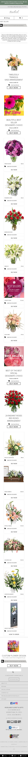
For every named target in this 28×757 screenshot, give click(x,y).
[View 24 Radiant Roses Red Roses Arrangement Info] (14, 401)
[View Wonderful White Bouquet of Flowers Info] (14, 184)
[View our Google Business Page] (14, 704)
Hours (24, 756)
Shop (8, 18)
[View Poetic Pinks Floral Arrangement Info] (14, 321)
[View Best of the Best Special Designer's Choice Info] (14, 356)
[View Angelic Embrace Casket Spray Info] (14, 474)
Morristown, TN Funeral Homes (9, 741)
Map (14, 756)
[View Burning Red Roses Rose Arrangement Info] (14, 219)
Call (5, 756)
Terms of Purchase (14, 751)
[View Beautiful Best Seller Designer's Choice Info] (14, 105)
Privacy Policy (4, 751)
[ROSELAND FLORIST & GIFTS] (14, 14)
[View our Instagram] (16, 704)
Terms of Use (24, 751)
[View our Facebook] (11, 704)
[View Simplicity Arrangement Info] (14, 253)
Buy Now (14, 87)
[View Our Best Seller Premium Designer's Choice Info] (14, 287)
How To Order (14, 634)
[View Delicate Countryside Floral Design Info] (14, 444)
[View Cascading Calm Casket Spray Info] (14, 543)
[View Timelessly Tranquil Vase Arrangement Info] (14, 60)
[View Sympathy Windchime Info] (14, 615)
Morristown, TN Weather (7, 746)
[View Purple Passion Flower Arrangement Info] (14, 150)
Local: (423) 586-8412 (14, 715)
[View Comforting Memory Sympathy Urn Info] (14, 581)
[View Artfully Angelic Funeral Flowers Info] (14, 512)
